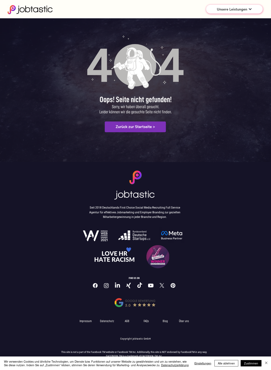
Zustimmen (251, 363)
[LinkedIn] (117, 285)
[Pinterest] (173, 285)
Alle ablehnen (226, 363)
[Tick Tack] (139, 285)
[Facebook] (95, 285)
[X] (162, 285)
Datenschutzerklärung (175, 365)
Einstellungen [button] (202, 363)
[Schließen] (266, 363)
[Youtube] (151, 285)
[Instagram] (106, 285)
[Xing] (128, 285)
